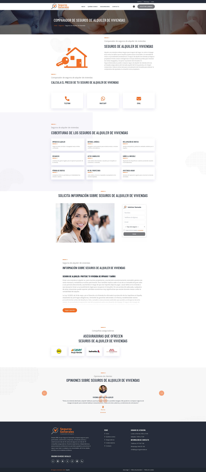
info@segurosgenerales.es (139, 449)
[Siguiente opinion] (161, 393)
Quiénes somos (110, 437)
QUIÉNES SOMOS (93, 6)
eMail (152, 2)
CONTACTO (115, 6)
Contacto (108, 446)
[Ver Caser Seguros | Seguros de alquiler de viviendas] (76, 351)
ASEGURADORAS (105, 6)
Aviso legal (126, 470)
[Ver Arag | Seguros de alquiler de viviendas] (59, 351)
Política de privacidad (136, 470)
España (68, 470)
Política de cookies (149, 470)
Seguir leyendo (70, 310)
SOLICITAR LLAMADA (146, 6)
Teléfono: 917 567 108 (137, 443)
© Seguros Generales (56, 470)
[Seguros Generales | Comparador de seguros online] (60, 6)
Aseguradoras (110, 440)
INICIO (83, 6)
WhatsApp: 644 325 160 (138, 446)
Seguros (61, 25)
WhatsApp (146, 2)
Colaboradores (110, 443)
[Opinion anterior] (44, 393)
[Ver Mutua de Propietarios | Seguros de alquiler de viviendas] (112, 351)
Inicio (55, 25)
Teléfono (139, 2)
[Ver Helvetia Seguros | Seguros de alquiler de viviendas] (94, 351)
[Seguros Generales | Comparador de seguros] (62, 431)
